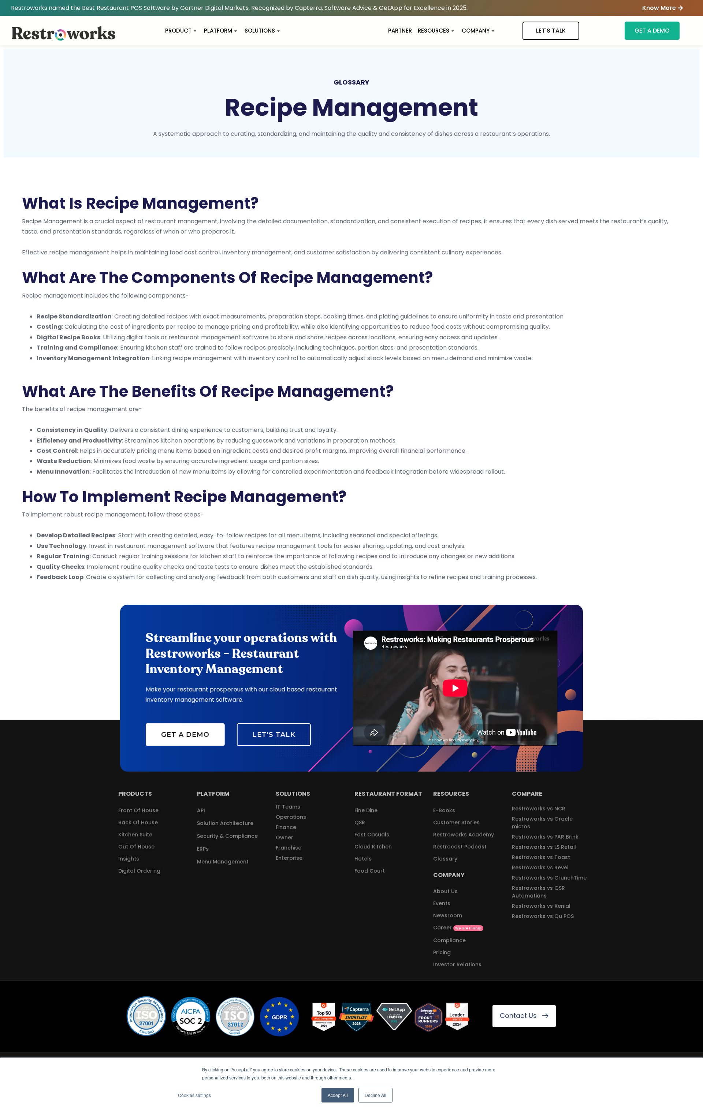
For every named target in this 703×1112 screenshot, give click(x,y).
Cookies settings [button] (194, 1095)
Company (476, 30)
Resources (433, 30)
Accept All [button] (337, 1095)
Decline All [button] (375, 1095)
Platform (218, 30)
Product (178, 30)
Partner (400, 30)
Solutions (260, 30)
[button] (662, 8)
